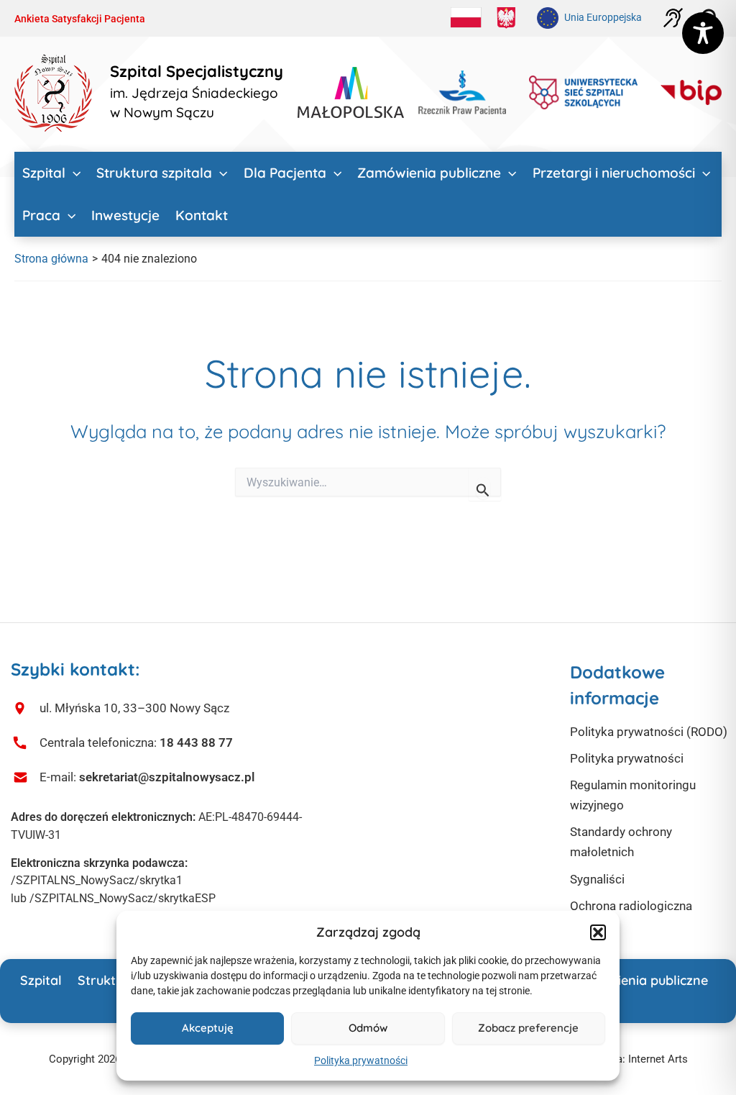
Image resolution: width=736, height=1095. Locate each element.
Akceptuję (208, 1028)
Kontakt (201, 215)
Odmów (368, 1028)
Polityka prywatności (361, 1060)
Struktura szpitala (154, 172)
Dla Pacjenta (285, 172)
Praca (41, 215)
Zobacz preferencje (528, 1028)
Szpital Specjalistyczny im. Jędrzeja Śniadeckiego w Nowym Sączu (196, 92)
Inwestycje (125, 215)
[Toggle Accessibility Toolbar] (703, 33)
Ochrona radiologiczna (631, 906)
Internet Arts (658, 1059)
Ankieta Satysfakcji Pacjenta (79, 18)
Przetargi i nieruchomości (614, 172)
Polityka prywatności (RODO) (648, 731)
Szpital (43, 172)
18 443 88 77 (196, 742)
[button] (598, 932)
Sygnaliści (597, 879)
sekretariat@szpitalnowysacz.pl (166, 777)
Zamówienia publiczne (429, 172)
